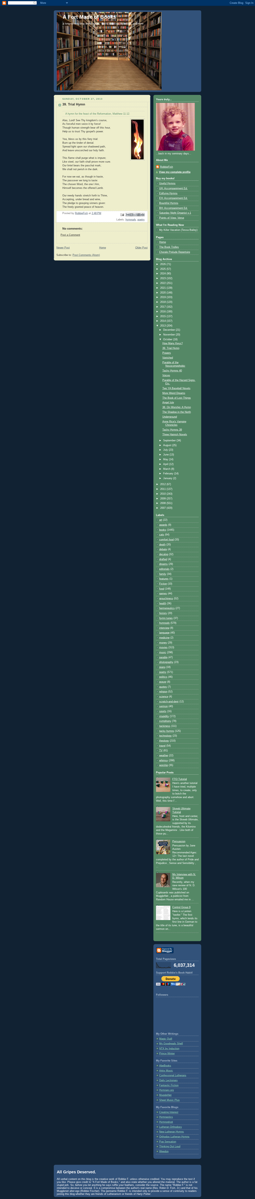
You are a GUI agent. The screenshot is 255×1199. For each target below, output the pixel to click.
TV (161, 750)
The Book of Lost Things (176, 398)
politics (163, 677)
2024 (163, 273)
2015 (163, 316)
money (163, 642)
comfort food (166, 539)
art (160, 520)
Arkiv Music (166, 1070)
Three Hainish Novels (174, 434)
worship (163, 765)
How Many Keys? (172, 343)
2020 (163, 292)
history (163, 613)
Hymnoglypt (166, 1122)
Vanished (167, 357)
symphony (165, 721)
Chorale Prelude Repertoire (174, 252)
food (161, 588)
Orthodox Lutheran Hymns (174, 1136)
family (162, 574)
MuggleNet (165, 1095)
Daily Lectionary (168, 1080)
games (163, 593)
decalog (163, 554)
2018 (163, 302)
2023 (163, 278)
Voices (166, 375)
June (166, 454)
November (169, 334)
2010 (163, 493)
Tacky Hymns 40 (172, 370)
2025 (163, 269)
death (162, 544)
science (163, 696)
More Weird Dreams (173, 393)
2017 (163, 306)
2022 (163, 283)
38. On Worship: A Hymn (176, 407)
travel (162, 745)
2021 (163, 288)
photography (166, 662)
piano (162, 667)
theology (164, 740)
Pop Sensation (167, 1141)
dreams (163, 564)
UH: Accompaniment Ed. (173, 188)
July (166, 449)
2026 (163, 264)
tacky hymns (166, 731)
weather (163, 755)
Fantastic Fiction (168, 1085)
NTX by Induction (169, 1048)
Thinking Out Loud (169, 1146)
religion (163, 691)
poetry (141, 219)
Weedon (164, 1151)
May (166, 459)
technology (165, 735)
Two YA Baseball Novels (176, 388)
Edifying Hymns (168, 193)
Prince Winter (167, 1053)
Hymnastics (166, 1117)
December (169, 330)
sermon (163, 706)
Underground (169, 416)
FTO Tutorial (179, 779)
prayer (162, 681)
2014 (163, 321)
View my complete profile (174, 172)
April (166, 464)
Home (102, 247)
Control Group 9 (181, 907)
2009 (163, 498)
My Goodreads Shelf (171, 1043)
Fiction (163, 583)
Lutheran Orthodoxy (170, 1127)
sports (162, 711)
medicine (164, 637)
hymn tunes (166, 618)
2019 (163, 297)
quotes (163, 686)
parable (163, 657)
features (164, 578)
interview (164, 628)
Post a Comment (70, 235)
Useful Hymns (167, 183)
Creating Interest (168, 1112)
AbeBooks (165, 1065)
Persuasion (178, 841)
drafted (163, 559)
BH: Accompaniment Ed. (173, 208)
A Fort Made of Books (89, 17)
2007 (163, 508)
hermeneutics (167, 608)
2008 (163, 503)
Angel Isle (168, 402)
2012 (163, 484)
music (162, 652)
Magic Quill (165, 1038)
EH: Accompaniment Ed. (173, 198)
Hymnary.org (166, 1090)
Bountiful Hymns (168, 203)
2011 (163, 489)
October (168, 339)
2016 (163, 311)
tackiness (164, 726)
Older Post (141, 247)
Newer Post (63, 247)
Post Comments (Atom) (86, 255)
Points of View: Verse (171, 217)
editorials (164, 569)
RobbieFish (166, 167)
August (167, 445)
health (162, 603)
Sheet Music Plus (169, 1100)
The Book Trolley (169, 247)
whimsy (163, 760)
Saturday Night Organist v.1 (175, 213)
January (168, 478)
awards (163, 524)
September (170, 440)
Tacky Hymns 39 (172, 429)
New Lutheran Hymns (171, 1131)
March (167, 469)
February (168, 473)
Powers (166, 353)
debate (163, 549)
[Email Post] (122, 214)
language (164, 632)
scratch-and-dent (168, 701)
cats (161, 534)
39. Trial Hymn (170, 348)
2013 (163, 325)
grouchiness (166, 598)
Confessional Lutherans (172, 1075)
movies (163, 647)
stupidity (164, 716)
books (162, 529)
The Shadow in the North (176, 412)
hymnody (131, 219)
